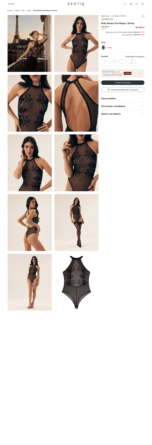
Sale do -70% (20, 10)
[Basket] (142, 4)
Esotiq (10, 10)
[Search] (125, 4)
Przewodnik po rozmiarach (134, 56)
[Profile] (131, 4)
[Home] (76, 4)
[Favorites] (137, 4)
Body (29, 10)
